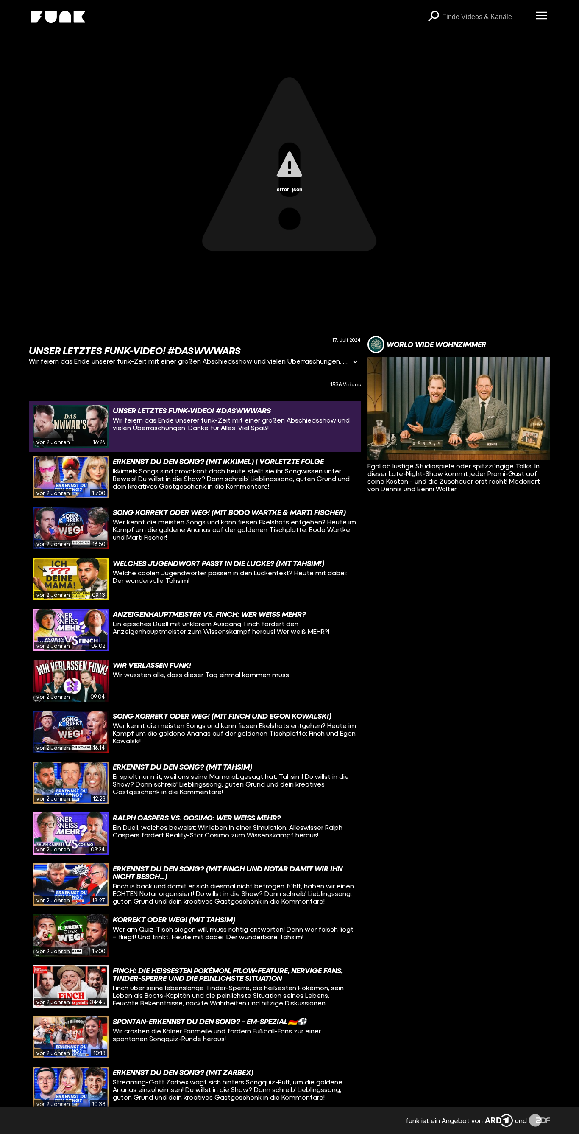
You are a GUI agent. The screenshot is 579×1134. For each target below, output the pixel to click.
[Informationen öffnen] (355, 362)
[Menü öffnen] (541, 16)
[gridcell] (194, 426)
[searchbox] (486, 17)
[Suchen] (433, 17)
